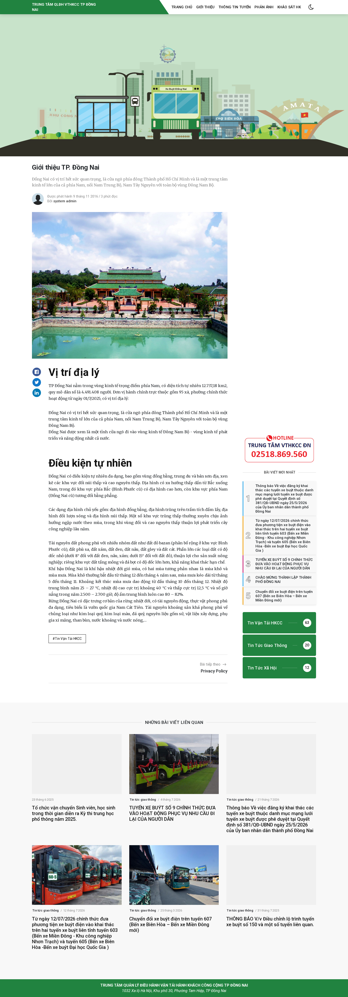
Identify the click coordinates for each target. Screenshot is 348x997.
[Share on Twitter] (36, 382)
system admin (64, 201)
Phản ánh (263, 7)
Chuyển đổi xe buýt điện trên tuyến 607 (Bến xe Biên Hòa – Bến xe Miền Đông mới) (170, 924)
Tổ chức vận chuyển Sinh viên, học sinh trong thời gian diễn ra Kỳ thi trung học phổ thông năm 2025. (73, 813)
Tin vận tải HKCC (68, 639)
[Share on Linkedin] (36, 392)
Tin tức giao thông (143, 799)
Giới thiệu (205, 7)
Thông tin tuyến (235, 7)
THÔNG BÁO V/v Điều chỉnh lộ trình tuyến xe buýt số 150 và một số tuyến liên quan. (270, 921)
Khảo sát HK (289, 7)
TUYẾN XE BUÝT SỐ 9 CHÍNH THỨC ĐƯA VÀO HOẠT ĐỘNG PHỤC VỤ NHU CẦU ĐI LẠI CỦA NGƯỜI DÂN (172, 813)
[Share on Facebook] (36, 372)
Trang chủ (181, 7)
